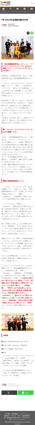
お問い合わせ (26, 417)
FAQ (19, 415)
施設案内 (6, 415)
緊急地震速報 (26, 415)
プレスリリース (24, 414)
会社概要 (7, 414)
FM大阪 (16, 26)
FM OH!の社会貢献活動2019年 (14, 20)
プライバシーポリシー (19, 419)
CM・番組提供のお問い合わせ (12, 417)
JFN (10, 419)
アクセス (13, 415)
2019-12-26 (11, 24)
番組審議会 (15, 414)
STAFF (10, 26)
